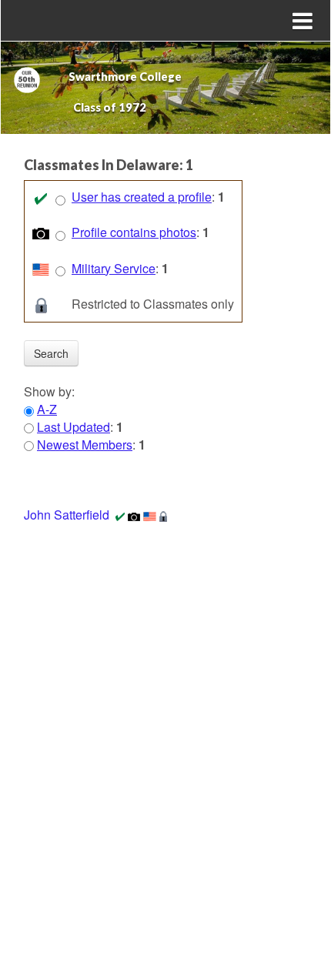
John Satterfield (66, 514)
